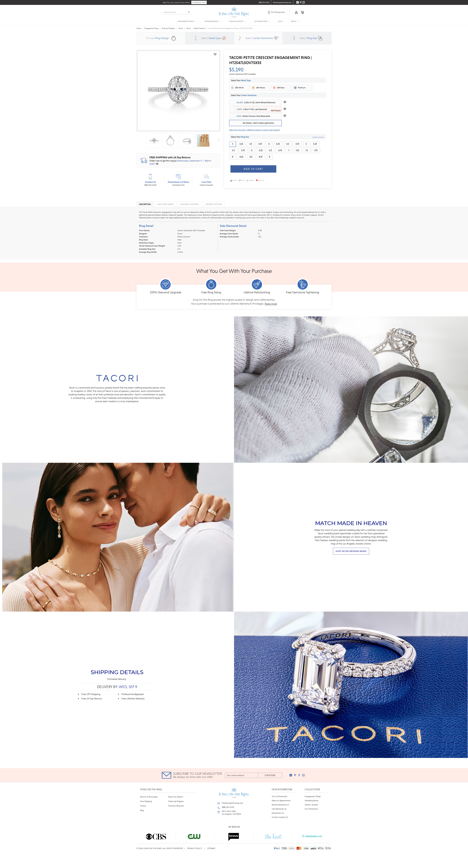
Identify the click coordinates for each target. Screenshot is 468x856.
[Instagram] (303, 775)
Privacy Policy (194, 848)
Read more (271, 303)
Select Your (244, 95)
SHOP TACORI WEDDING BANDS (351, 551)
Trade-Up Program (176, 801)
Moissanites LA (278, 813)
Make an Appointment (281, 800)
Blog (280, 21)
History (143, 806)
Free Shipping (146, 801)
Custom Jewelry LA (280, 817)
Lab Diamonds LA (279, 809)
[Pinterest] (295, 775)
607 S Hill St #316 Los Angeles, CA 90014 (231, 812)
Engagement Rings (313, 796)
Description (145, 204)
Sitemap (211, 848)
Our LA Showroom (279, 796)
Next (218, 140)
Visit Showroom (277, 12)
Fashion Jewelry (311, 805)
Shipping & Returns (189, 204)
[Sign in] (296, 12)
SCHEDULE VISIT (199, 2)
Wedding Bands (311, 800)
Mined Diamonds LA (280, 805)
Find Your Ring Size (176, 806)
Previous (138, 140)
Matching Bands (165, 204)
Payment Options (213, 204)
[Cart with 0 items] (302, 12)
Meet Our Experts (175, 797)
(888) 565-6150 (228, 807)
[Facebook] (299, 775)
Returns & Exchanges (149, 797)
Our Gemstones (311, 809)
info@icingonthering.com (232, 803)
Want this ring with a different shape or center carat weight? (254, 130)
